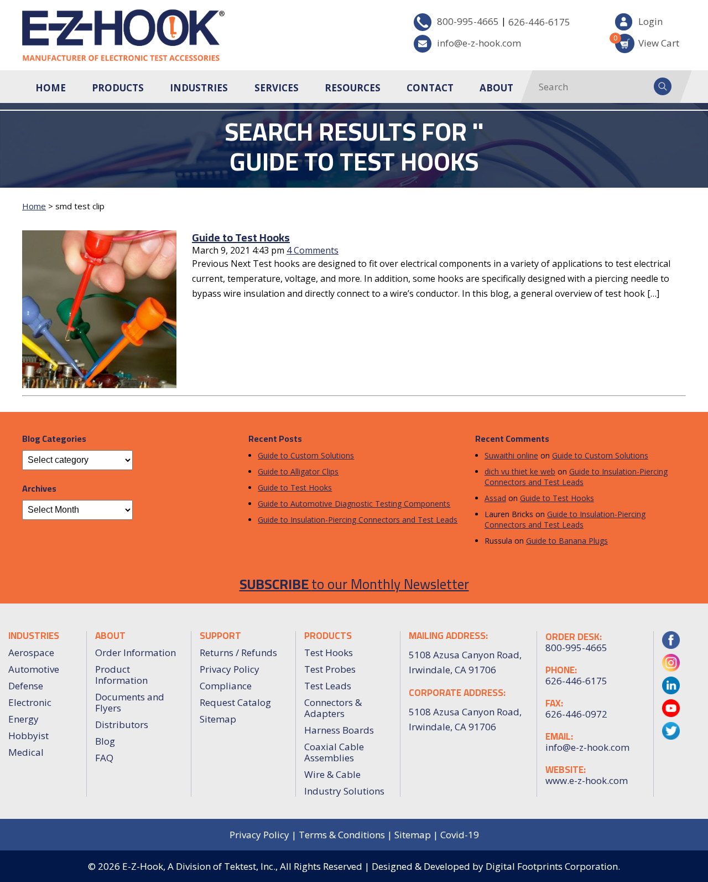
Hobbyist (28, 735)
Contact (430, 87)
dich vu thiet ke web (520, 471)
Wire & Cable (332, 774)
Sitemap (218, 719)
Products (118, 87)
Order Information (135, 652)
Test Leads (327, 685)
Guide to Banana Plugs (567, 540)
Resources (353, 87)
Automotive (33, 669)
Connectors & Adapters (333, 708)
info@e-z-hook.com (479, 43)
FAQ (104, 757)
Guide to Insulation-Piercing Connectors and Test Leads (357, 519)
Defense (25, 685)
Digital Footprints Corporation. (553, 866)
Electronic (29, 702)
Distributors (121, 724)
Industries (199, 87)
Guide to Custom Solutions (306, 455)
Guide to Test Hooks (241, 237)
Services (276, 87)
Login (650, 21)
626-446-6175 (539, 22)
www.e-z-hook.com (586, 780)
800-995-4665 (468, 21)
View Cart (647, 41)
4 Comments (313, 250)
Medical (26, 752)
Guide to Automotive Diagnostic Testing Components (354, 503)
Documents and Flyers (129, 702)
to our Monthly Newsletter (354, 584)
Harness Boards (339, 730)
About (496, 87)
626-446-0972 (576, 714)
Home (50, 87)
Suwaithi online (511, 455)
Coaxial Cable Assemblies (334, 752)
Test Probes (330, 669)
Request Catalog (235, 702)
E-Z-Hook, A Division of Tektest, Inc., (200, 866)
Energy (23, 719)
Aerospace (31, 652)
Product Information (121, 675)
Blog (105, 741)
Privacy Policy (229, 669)
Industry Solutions (344, 791)
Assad (495, 498)
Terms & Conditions (342, 834)
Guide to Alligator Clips (298, 471)
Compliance (226, 685)
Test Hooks (328, 652)
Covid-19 (459, 834)
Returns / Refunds (238, 652)
